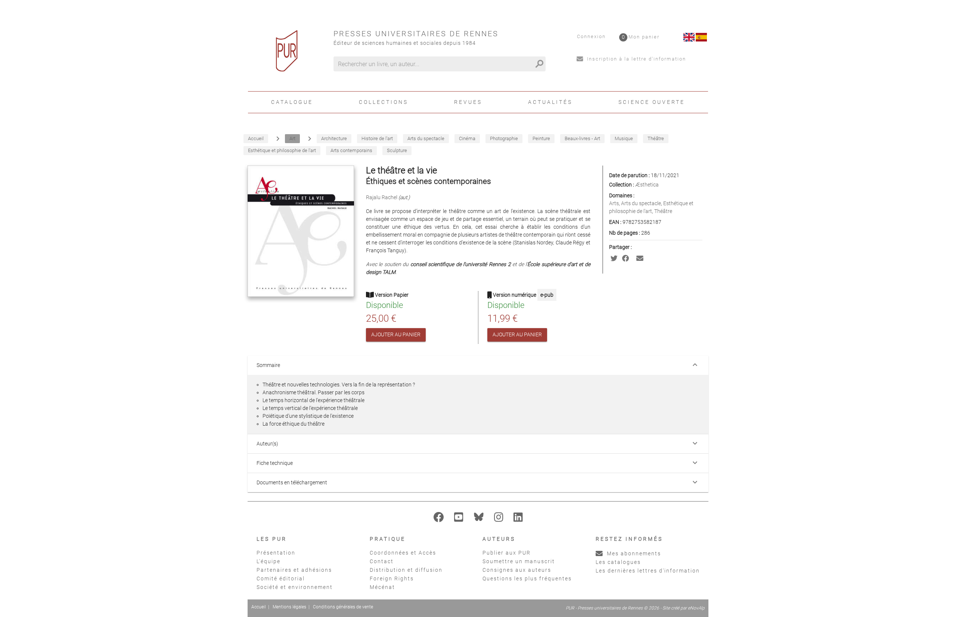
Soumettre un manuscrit (518, 561)
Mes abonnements (633, 553)
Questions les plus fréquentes (527, 578)
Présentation (276, 553)
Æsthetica (647, 185)
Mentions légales (289, 607)
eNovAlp (696, 608)
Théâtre (663, 211)
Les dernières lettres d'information (648, 571)
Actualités (550, 102)
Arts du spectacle (641, 203)
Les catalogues (618, 562)
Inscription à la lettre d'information (635, 59)
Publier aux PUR (506, 553)
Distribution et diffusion (406, 570)
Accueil (258, 607)
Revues (468, 102)
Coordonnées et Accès (403, 553)
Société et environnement (295, 587)
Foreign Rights (392, 578)
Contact (382, 561)
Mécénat (382, 587)
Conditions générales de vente (343, 607)
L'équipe (268, 561)
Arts (614, 203)
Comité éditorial (281, 578)
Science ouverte (651, 102)
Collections (383, 102)
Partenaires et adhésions (294, 570)
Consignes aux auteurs (516, 570)
